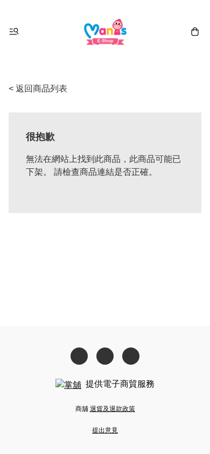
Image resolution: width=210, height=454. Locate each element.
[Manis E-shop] (105, 31)
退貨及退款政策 (112, 409)
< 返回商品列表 (38, 88)
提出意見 (105, 430)
